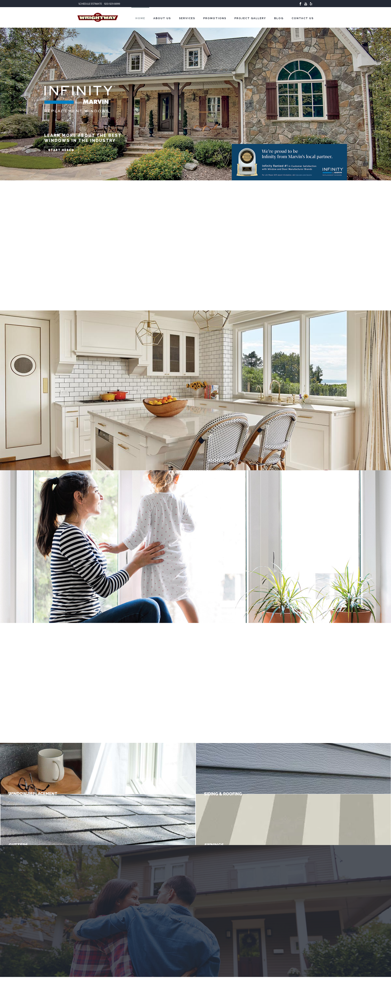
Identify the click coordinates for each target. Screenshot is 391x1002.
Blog (278, 18)
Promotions (214, 18)
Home (140, 18)
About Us (162, 18)
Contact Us (303, 18)
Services (187, 18)
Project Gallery (250, 18)
